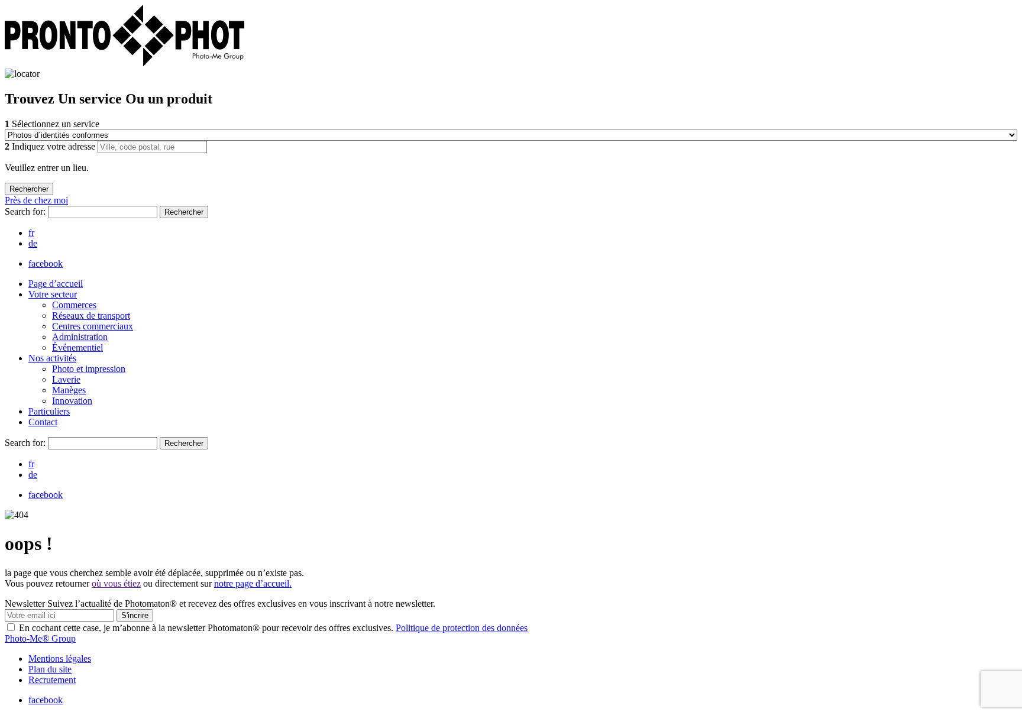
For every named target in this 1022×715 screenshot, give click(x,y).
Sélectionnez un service (52, 124)
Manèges (69, 390)
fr (31, 233)
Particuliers (49, 411)
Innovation (72, 401)
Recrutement (52, 680)
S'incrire (134, 615)
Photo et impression (88, 369)
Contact (42, 422)
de (32, 243)
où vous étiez (116, 583)
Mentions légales (59, 658)
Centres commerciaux (92, 326)
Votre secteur (52, 294)
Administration (80, 337)
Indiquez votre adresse (51, 146)
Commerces (74, 305)
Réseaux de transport (91, 315)
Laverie (66, 379)
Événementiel (77, 347)
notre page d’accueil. (253, 583)
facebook (45, 263)
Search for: (26, 211)
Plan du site (50, 669)
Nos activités (52, 358)
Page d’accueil (55, 284)
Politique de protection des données (462, 628)
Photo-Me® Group (40, 638)
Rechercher (183, 212)
